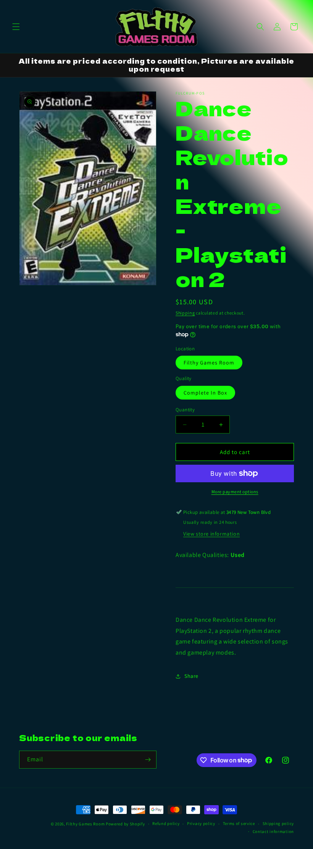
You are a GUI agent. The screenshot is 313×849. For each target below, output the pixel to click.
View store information (211, 533)
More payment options (234, 491)
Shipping (185, 313)
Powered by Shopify (125, 824)
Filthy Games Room (209, 362)
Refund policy (165, 823)
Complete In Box (205, 392)
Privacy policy (201, 823)
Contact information (273, 831)
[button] (16, 26)
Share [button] (191, 675)
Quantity (185, 409)
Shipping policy (278, 823)
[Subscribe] (147, 760)
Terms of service (239, 823)
